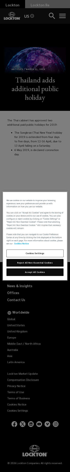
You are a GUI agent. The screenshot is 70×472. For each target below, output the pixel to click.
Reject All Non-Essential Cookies (35, 262)
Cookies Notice (21, 243)
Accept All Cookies (35, 272)
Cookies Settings (35, 253)
